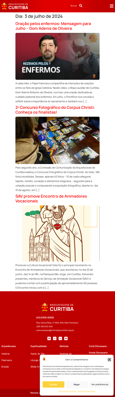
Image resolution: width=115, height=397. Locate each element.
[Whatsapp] (60, 338)
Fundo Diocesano (98, 352)
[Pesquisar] (81, 5)
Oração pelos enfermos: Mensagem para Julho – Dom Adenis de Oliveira (53, 26)
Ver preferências (99, 384)
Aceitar (53, 384)
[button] (109, 359)
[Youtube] (66, 338)
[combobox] (66, 5)
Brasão (5, 366)
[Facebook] (49, 338)
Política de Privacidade (67, 391)
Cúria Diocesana (98, 346)
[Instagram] (54, 338)
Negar (77, 384)
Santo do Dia (37, 353)
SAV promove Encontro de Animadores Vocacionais (51, 198)
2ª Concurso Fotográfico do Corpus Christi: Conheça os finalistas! (55, 110)
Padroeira (6, 360)
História (5, 353)
